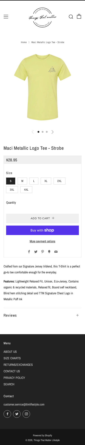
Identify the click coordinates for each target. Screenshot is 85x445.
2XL (59, 181)
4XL (26, 189)
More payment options (42, 241)
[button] (38, 132)
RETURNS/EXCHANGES (18, 364)
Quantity (11, 202)
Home (24, 42)
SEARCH (9, 384)
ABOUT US (10, 351)
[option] (42, 87)
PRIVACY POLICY (14, 377)
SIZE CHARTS (12, 358)
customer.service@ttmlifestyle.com (24, 404)
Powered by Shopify (42, 435)
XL (45, 181)
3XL (12, 189)
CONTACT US (12, 371)
